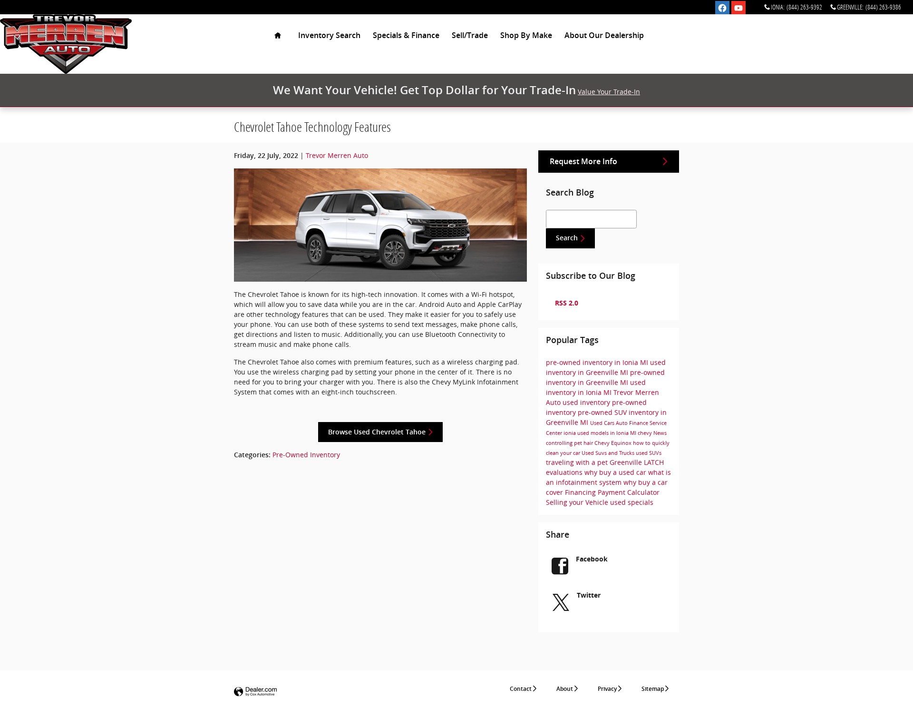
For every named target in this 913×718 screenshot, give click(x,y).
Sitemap (652, 689)
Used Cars (603, 423)
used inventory (587, 402)
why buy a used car (616, 472)
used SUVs (648, 453)
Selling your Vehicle (578, 502)
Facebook (592, 558)
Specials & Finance (406, 35)
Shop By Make (526, 35)
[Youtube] (738, 8)
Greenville (627, 462)
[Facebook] (722, 8)
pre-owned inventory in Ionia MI (598, 362)
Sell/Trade (470, 35)
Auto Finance (633, 423)
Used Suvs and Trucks (609, 453)
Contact (521, 689)
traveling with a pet (578, 462)
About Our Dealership (604, 35)
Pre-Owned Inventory (306, 454)
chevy (645, 433)
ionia (570, 433)
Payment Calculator (629, 492)
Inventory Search (329, 35)
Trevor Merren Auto (337, 155)
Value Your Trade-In (609, 91)
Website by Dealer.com (255, 692)
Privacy (607, 689)
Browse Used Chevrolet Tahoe (377, 432)
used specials (631, 502)
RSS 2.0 (565, 302)
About (564, 689)
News (660, 433)
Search (567, 238)
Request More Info (583, 161)
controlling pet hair (570, 443)
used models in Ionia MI (607, 433)
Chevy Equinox (613, 443)
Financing (581, 492)
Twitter (589, 595)
